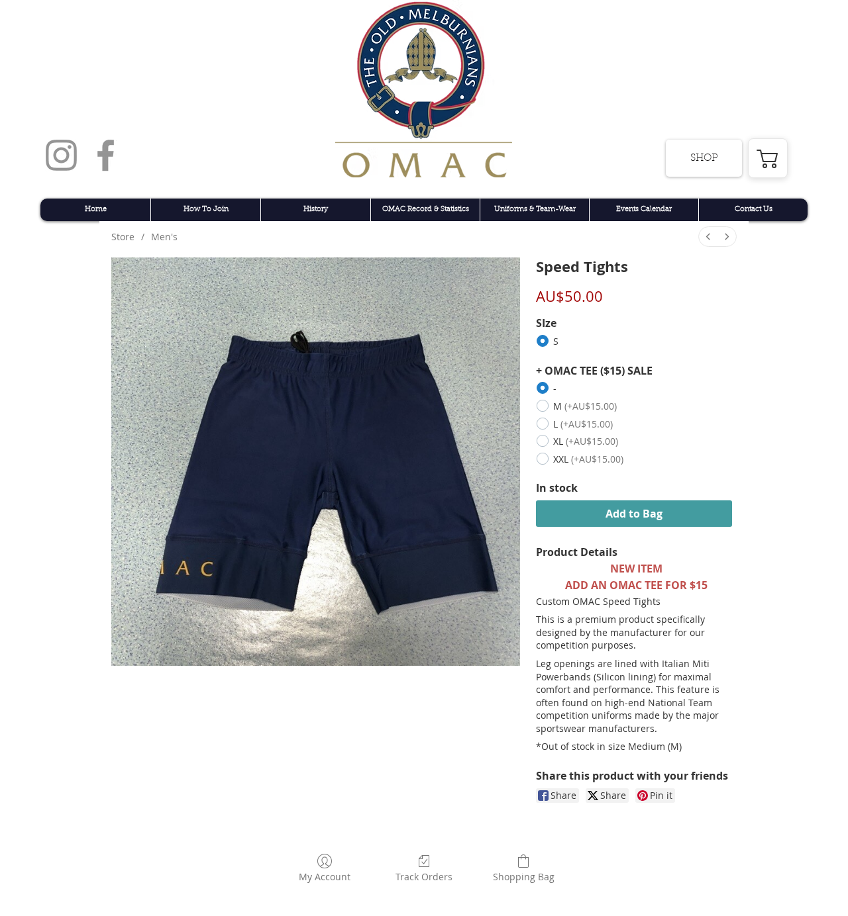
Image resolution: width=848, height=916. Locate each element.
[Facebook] (106, 155)
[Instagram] (61, 155)
